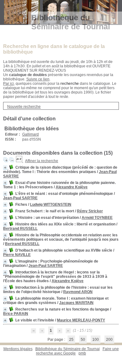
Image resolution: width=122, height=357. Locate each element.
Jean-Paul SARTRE (20, 198)
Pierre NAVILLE (17, 255)
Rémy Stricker (90, 211)
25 (71, 339)
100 (95, 339)
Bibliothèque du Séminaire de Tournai (67, 349)
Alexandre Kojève (72, 187)
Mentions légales (18, 349)
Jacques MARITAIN (76, 303)
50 (83, 339)
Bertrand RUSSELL (20, 228)
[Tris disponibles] (19, 161)
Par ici (8, 83)
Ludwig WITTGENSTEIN (50, 204)
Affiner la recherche (41, 161)
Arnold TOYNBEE (97, 217)
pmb (82, 353)
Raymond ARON (78, 292)
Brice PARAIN (15, 313)
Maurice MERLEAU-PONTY (81, 320)
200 (109, 339)
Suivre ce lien (37, 79)
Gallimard (30, 134)
